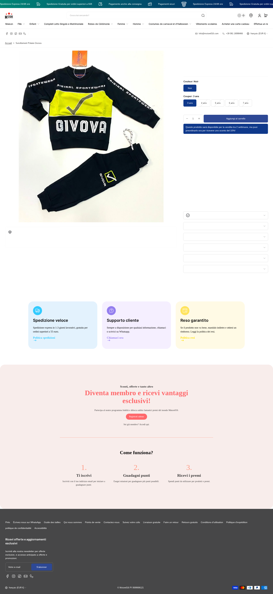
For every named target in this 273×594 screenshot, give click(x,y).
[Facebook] (7, 33)
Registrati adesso (136, 416)
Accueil (8, 43)
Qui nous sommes (73, 522)
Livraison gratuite (151, 522)
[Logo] (9, 15)
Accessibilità (40, 528)
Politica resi (187, 337)
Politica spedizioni (44, 337)
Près (7, 522)
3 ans (190, 103)
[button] (266, 15)
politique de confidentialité (18, 528)
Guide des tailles (52, 522)
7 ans (245, 103)
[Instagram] (11, 33)
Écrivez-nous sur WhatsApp (27, 522)
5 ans (218, 103)
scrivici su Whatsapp (119, 331)
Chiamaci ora (115, 337)
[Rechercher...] (203, 15)
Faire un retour (171, 522)
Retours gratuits (190, 522)
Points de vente (92, 522)
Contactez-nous (111, 522)
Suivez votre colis (131, 522)
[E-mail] (20, 33)
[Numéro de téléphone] (25, 33)
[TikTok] (16, 33)
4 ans (204, 103)
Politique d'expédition (236, 522)
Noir (190, 88)
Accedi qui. (144, 424)
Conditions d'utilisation (212, 522)
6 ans (231, 103)
